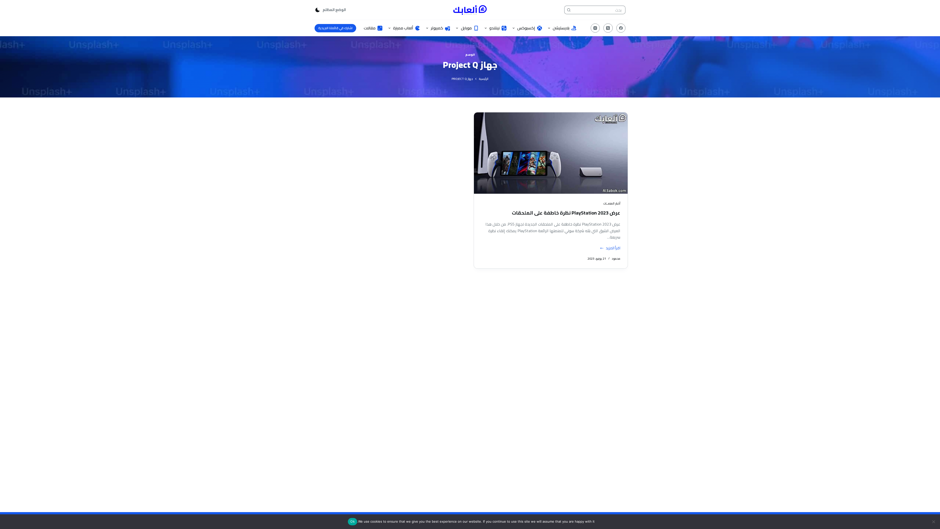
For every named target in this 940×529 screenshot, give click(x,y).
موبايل (466, 28)
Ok (352, 521)
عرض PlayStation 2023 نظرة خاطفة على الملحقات (566, 212)
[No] (933, 521)
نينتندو (494, 28)
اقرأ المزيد (611, 248)
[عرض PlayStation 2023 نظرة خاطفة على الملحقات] (551, 153)
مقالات (370, 28)
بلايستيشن (561, 28)
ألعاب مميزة (403, 28)
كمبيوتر (437, 28)
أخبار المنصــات (611, 203)
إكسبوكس (526, 28)
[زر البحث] (568, 10)
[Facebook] (621, 28)
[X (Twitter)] (608, 28)
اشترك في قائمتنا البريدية (335, 28)
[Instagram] (595, 28)
